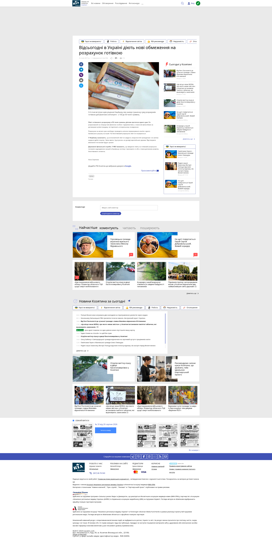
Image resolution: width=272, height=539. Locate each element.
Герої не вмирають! (93, 41)
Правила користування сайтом (180, 466)
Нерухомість (178, 41)
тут (74, 482)
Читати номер (105, 430)
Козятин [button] (84, 5)
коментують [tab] (109, 228)
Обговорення (107, 3)
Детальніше (93, 469)
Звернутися (114, 469)
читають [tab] (129, 228)
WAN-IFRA (151, 485)
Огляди (154, 469)
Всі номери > (194, 450)
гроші (91, 176)
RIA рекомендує (157, 41)
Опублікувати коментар (110, 214)
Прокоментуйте (150, 170)
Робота (113, 41)
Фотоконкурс (134, 3)
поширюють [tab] (150, 228)
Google (128, 166)
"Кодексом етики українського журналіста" (114, 479)
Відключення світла (134, 41)
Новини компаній (158, 466)
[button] (129, 301)
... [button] (142, 3)
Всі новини (95, 3)
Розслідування (121, 3)
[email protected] (79, 534)
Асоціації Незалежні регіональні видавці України (105, 485)
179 (122, 58)
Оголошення (198, 41)
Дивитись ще (189, 139)
